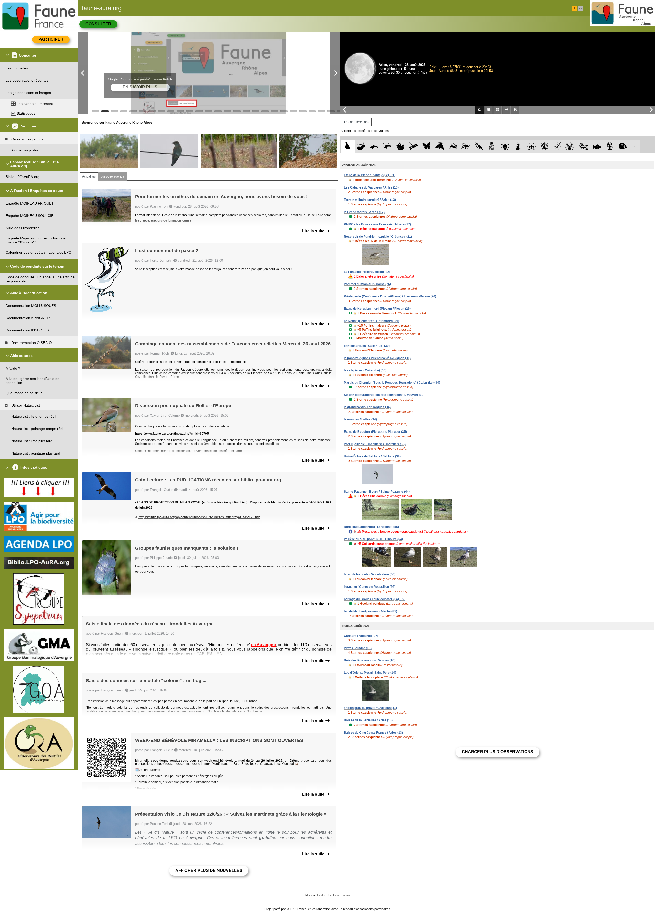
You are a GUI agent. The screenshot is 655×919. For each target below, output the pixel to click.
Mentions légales (315, 895)
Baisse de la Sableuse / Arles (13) (368, 720)
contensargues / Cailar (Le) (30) (367, 346)
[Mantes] (478, 146)
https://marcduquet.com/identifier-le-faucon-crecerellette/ (208, 362)
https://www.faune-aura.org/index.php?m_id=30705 (172, 433)
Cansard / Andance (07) (361, 636)
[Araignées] (570, 146)
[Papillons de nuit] (439, 146)
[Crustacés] (609, 146)
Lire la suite (313, 231)
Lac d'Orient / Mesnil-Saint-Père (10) (370, 672)
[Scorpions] (583, 146)
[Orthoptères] (452, 146)
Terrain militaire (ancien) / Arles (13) (370, 200)
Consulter (98, 24)
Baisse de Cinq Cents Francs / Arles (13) (373, 732)
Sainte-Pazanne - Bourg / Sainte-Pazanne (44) (377, 491)
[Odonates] (413, 146)
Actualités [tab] (89, 176)
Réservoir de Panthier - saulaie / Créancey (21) (378, 236)
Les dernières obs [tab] (356, 122)
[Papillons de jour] (426, 146)
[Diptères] (544, 146)
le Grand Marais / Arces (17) (364, 212)
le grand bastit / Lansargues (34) (367, 407)
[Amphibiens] (400, 146)
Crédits (346, 895)
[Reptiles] (387, 146)
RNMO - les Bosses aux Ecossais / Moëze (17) (377, 224)
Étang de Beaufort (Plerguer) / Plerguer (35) (375, 432)
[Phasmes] (557, 146)
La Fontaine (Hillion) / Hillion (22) (367, 272)
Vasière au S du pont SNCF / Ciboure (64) (373, 539)
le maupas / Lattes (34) (360, 419)
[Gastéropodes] (622, 146)
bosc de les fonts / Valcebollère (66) (369, 574)
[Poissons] (596, 146)
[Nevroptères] (531, 146)
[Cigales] (491, 146)
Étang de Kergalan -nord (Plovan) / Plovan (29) (377, 309)
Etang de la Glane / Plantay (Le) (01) (369, 175)
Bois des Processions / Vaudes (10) (369, 660)
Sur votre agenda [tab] (112, 176)
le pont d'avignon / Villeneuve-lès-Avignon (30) (377, 358)
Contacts (333, 895)
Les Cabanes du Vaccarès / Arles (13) (371, 187)
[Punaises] (505, 146)
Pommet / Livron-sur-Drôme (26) (367, 284)
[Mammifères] (361, 146)
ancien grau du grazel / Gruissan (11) (370, 708)
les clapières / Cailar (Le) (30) (365, 370)
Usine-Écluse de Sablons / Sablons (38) (372, 456)
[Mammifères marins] (374, 146)
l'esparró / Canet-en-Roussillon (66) (369, 587)
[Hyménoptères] (465, 146)
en (580, 8)
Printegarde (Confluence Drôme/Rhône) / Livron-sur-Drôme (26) (390, 296)
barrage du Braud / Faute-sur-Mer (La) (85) (374, 599)
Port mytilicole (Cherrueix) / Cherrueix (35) (375, 444)
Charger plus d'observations (497, 752)
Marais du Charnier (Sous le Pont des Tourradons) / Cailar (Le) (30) (392, 382)
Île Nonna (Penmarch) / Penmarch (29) (371, 321)
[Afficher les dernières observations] (364, 131)
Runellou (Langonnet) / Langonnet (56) (371, 527)
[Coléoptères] (518, 146)
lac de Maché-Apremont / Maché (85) (370, 611)
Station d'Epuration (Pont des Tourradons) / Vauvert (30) (384, 395)
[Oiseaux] (347, 146)
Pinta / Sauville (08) (358, 648)
